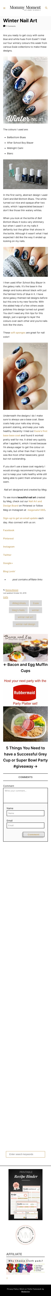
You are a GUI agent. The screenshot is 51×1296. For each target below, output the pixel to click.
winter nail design (25, 624)
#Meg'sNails (19, 603)
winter (35, 610)
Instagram (9, 546)
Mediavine (25, 1291)
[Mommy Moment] (25, 8)
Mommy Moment (11, 590)
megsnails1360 (36, 510)
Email (10, 820)
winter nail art (25, 617)
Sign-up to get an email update (20, 518)
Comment (8, 786)
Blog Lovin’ (9, 571)
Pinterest (8, 538)
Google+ (8, 563)
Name (10, 808)
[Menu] (4, 8)
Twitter (7, 555)
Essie (36, 603)
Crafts (5, 597)
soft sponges (18, 332)
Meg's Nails (18, 610)
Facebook (8, 530)
